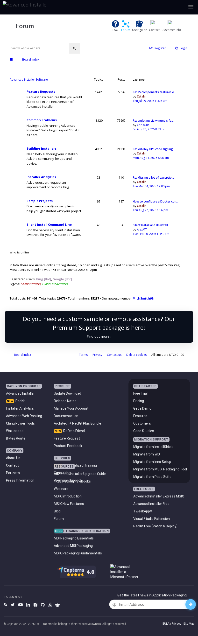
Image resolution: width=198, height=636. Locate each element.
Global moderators (55, 284)
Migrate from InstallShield (153, 447)
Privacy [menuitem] (97, 355)
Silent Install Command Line (49, 224)
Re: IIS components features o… (154, 92)
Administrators (31, 284)
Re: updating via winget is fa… (153, 121)
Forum (59, 519)
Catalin (141, 96)
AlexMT (142, 229)
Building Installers (42, 148)
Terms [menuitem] (83, 355)
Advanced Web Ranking (24, 416)
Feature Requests (41, 91)
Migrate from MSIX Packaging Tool (160, 469)
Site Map (188, 623)
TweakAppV (142, 511)
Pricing (138, 401)
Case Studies (143, 431)
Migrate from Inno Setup (152, 462)
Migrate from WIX (146, 454)
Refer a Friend (74, 431)
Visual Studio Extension (151, 519)
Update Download (67, 393)
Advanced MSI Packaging (73, 546)
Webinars (61, 489)
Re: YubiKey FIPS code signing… (154, 149)
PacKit (20, 401)
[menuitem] (181, 48)
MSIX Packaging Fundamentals (78, 553)
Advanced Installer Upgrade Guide (80, 474)
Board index (22, 355)
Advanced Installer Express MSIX (158, 496)
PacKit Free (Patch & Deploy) (155, 526)
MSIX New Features (69, 504)
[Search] (74, 48)
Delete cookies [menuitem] (136, 355)
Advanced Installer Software (29, 79)
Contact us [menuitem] (114, 355)
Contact (12, 465)
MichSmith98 (143, 298)
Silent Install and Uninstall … (152, 225)
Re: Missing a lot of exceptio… (153, 177)
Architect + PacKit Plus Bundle (77, 423)
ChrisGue (143, 125)
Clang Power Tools (20, 423)
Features (140, 416)
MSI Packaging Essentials (74, 538)
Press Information (20, 480)
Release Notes (65, 401)
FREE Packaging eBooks (72, 481)
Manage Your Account (71, 408)
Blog (57, 511)
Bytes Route (15, 438)
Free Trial (140, 393)
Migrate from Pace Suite (152, 477)
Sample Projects (40, 201)
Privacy (176, 623)
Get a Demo (142, 408)
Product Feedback (68, 446)
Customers (142, 423)
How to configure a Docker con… (155, 201)
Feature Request (67, 438)
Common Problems (42, 120)
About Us (13, 458)
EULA (166, 623)
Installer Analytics (41, 177)
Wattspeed (14, 431)
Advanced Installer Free (151, 504)
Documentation (66, 416)
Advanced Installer (20, 393)
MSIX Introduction (68, 496)
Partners (13, 473)
